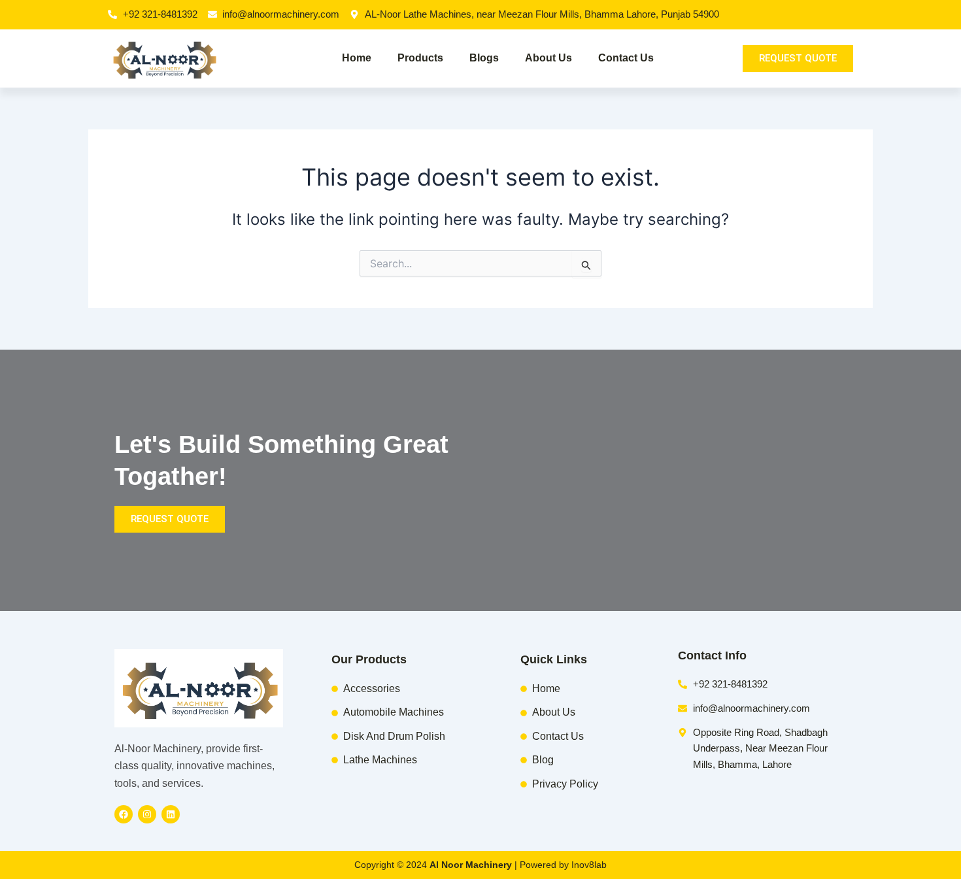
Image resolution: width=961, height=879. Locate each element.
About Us (548, 57)
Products (420, 57)
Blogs (484, 57)
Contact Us (626, 57)
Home (356, 57)
